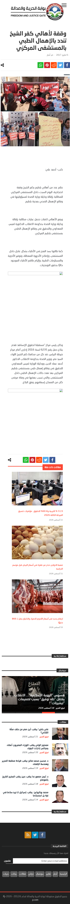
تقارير (48, 873)
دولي (31, 873)
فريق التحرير (60, 708)
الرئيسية (63, 873)
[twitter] (60, 65)
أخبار (48, 55)
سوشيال (40, 873)
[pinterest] (47, 65)
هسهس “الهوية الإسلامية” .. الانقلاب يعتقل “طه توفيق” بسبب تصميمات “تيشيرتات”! (39, 699)
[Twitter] (35, 835)
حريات (6, 873)
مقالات (22, 873)
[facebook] (67, 65)
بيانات (14, 873)
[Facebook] (42, 835)
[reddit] (54, 65)
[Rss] (28, 835)
